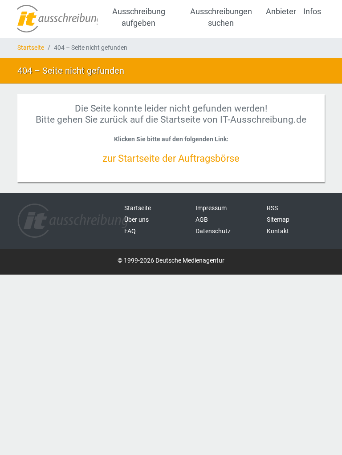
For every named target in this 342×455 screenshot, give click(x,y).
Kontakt (278, 231)
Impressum (211, 208)
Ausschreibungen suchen (221, 17)
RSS (272, 208)
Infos (312, 11)
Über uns (136, 219)
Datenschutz (213, 231)
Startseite (30, 47)
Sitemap (278, 219)
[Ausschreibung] (57, 18)
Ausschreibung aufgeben (138, 17)
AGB (201, 219)
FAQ (130, 231)
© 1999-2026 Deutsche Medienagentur (171, 260)
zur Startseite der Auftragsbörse (171, 158)
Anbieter (281, 11)
